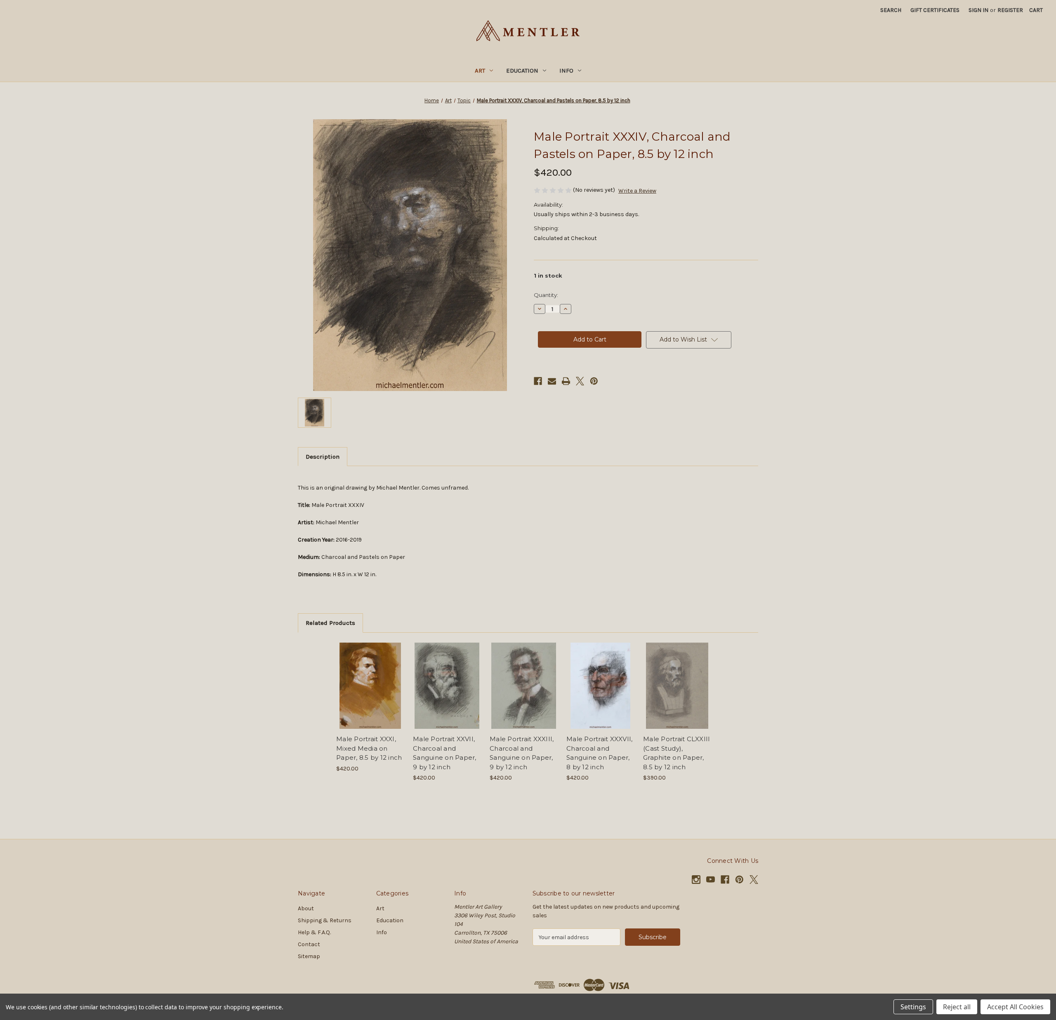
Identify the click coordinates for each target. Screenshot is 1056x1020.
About (306, 908)
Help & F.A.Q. (314, 932)
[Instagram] (696, 879)
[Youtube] (710, 879)
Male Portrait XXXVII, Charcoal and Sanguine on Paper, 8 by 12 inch (599, 753)
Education (522, 70)
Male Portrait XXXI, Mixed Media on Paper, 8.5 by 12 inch (369, 748)
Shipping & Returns (324, 920)
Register (1010, 10)
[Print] (566, 381)
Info (566, 70)
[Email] (552, 381)
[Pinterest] (594, 381)
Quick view (369, 678)
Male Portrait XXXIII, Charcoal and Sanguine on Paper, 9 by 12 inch (522, 753)
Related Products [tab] (330, 623)
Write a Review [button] (637, 190)
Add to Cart (370, 693)
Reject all (957, 1006)
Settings (913, 1006)
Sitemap (309, 956)
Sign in (978, 10)
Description (322, 456)
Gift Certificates (934, 10)
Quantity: (546, 295)
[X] (580, 381)
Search (890, 10)
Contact (309, 944)
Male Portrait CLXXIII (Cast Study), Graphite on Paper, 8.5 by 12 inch (676, 753)
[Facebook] (538, 381)
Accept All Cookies (1015, 1006)
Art (480, 70)
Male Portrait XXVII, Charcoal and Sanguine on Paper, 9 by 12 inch (444, 753)
